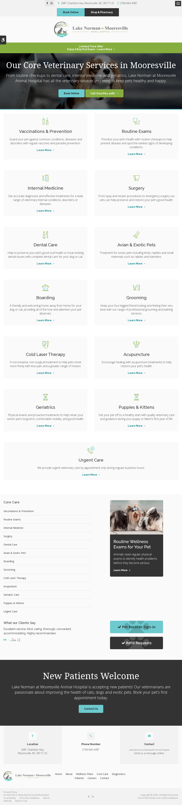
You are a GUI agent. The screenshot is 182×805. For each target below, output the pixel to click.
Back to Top (21, 800)
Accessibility (10, 797)
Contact (104, 778)
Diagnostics (118, 774)
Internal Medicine (45, 188)
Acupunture (10, 586)
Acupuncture (137, 354)
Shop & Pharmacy (102, 12)
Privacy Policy (10, 792)
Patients (79, 778)
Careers (92, 778)
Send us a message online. (149, 753)
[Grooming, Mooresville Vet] (136, 287)
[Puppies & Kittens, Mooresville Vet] (136, 397)
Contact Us (91, 708)
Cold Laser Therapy (45, 354)
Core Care (102, 774)
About (69, 774)
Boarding (45, 297)
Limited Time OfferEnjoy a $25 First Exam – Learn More (89, 48)
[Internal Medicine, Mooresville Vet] (45, 178)
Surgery (136, 188)
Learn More (44, 150)
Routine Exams (136, 131)
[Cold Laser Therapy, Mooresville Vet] (45, 344)
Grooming (136, 297)
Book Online (71, 12)
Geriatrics (45, 407)
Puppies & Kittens (136, 407)
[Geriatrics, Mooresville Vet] (45, 397)
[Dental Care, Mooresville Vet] (45, 234)
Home (58, 774)
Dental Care (45, 244)
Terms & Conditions (29, 797)
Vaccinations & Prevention (45, 131)
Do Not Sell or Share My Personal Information (26, 794)
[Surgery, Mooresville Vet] (136, 178)
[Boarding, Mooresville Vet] (45, 287)
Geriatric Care (11, 594)
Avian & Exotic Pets (136, 244)
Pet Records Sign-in (139, 626)
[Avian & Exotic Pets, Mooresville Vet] (136, 234)
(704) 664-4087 (128, 3)
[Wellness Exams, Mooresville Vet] (136, 121)
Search (46, 797)
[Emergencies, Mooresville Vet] (91, 450)
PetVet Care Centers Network (163, 797)
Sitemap (8, 800)
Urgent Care (91, 460)
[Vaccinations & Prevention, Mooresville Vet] (45, 121)
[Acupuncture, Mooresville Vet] (136, 344)
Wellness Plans (84, 774)
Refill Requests (139, 642)
